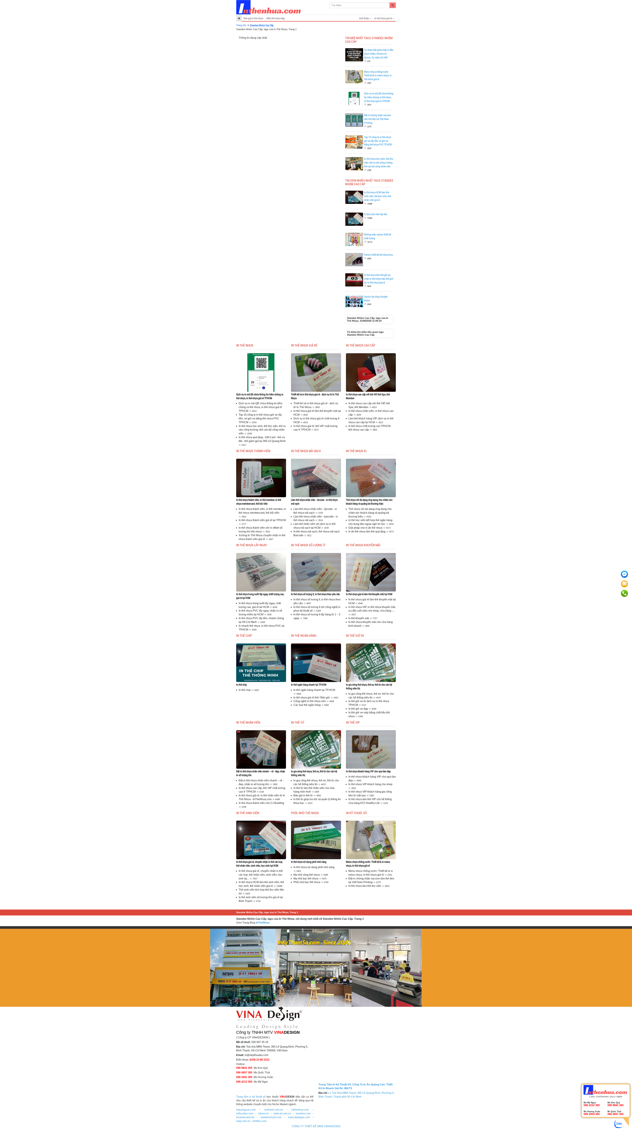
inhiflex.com (259, 1121)
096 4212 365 (244, 1081)
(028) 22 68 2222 (259, 1059)
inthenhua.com (300, 1109)
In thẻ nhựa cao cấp (360, 345)
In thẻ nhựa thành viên (253, 451)
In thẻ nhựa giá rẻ (304, 345)
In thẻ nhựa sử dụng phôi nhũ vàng (308, 861)
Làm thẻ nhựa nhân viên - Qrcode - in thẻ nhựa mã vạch (314, 501)
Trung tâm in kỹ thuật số (251, 1096)
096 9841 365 (244, 1067)
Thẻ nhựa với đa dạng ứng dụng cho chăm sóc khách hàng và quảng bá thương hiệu (369, 501)
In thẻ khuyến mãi (359, 618)
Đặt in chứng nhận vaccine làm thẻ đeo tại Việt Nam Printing (377, 118)
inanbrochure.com (271, 1117)
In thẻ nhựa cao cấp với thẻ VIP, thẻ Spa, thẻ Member (368, 396)
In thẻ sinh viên (247, 813)
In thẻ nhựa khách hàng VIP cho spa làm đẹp (368, 771)
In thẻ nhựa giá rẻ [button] (383, 18)
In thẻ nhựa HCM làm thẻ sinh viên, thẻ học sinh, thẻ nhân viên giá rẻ (377, 196)
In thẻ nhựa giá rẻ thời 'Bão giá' (312, 697)
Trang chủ (241, 25)
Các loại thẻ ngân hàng (307, 705)
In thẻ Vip (353, 722)
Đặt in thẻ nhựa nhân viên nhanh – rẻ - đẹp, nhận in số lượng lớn (260, 773)
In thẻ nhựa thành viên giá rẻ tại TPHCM (262, 520)
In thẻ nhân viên (248, 722)
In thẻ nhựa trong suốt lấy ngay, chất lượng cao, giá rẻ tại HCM (260, 596)
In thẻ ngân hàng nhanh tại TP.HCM (308, 684)
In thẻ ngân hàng (303, 635)
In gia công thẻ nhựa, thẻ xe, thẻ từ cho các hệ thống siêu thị (369, 686)
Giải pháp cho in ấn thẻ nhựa (365, 527)
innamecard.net (245, 1117)
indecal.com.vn (282, 1113)
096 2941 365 (244, 1077)
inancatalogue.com (299, 1117)
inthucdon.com (244, 1113)
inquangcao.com (246, 1109)
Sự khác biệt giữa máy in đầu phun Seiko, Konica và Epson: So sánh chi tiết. (378, 53)
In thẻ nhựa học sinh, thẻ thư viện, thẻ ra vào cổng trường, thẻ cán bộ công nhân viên (378, 162)
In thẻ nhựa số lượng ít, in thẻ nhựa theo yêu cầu (315, 594)
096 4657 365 (244, 1072)
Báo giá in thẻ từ (303, 795)
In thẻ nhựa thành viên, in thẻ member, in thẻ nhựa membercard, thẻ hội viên (258, 501)
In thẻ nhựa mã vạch (306, 451)
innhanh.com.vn (273, 1109)
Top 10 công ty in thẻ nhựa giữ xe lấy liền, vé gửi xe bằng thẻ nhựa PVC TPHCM (378, 140)
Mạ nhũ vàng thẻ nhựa (306, 874)
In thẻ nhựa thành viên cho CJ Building (261, 803)
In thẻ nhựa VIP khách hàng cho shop (370, 784)
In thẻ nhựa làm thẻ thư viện (365, 886)
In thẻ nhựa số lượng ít (308, 545)
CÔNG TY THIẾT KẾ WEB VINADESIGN (316, 1126)
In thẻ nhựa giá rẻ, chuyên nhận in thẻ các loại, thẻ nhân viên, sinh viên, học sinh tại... (261, 875)
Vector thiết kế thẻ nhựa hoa (378, 254)
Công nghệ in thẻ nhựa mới (309, 701)
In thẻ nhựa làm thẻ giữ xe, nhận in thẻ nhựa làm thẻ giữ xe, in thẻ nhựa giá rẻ (378, 278)
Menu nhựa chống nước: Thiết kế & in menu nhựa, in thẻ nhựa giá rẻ (378, 75)
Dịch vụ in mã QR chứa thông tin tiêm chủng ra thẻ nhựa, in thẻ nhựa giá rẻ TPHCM (378, 97)
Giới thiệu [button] (364, 18)
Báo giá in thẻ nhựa (253, 18)
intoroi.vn (263, 1113)
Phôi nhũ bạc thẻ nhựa (307, 882)
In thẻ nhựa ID (356, 451)
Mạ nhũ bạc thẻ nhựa (306, 878)
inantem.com (303, 1113)
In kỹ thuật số (356, 813)
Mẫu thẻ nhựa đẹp (275, 18)
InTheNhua (263, 922)
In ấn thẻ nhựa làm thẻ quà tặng (367, 531)
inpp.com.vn (243, 1121)
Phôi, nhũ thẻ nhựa (305, 813)
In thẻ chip (244, 635)
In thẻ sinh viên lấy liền (375, 214)
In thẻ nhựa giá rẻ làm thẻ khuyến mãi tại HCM (369, 594)
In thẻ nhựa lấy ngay (251, 545)
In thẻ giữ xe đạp (358, 708)
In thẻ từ (297, 722)
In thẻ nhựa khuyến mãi (363, 545)
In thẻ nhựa (244, 345)
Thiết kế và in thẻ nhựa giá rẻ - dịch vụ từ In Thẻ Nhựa (315, 396)
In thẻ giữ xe (355, 635)
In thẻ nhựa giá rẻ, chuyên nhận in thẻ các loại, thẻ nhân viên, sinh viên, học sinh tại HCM (259, 863)
